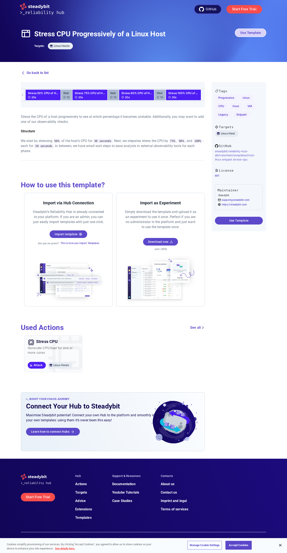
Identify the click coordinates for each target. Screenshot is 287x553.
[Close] (280, 545)
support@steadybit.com (235, 199)
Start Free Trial (244, 9)
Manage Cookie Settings (205, 545)
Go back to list (38, 73)
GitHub (211, 9)
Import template (66, 234)
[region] (143, 545)
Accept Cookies (238, 545)
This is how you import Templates (80, 243)
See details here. (65, 548)
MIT (217, 175)
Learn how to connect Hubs (50, 431)
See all (195, 328)
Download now (158, 241)
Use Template (250, 33)
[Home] (45, 9)
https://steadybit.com (234, 204)
